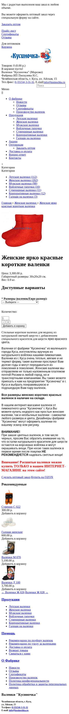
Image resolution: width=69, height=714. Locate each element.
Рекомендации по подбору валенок (31, 640)
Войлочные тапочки (21, 616)
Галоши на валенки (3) (23, 196)
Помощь (8, 633)
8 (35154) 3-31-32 (24, 82)
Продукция (10, 599)
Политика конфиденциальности (29, 680)
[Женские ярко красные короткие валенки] (22, 248)
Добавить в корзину (13, 513)
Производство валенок (23, 677)
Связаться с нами (19, 653)
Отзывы (6, 37)
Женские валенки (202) (23, 180)
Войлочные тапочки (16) (24, 186)
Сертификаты (10, 34)
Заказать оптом (10, 24)
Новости (14, 667)
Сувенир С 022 (10, 506)
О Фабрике (10, 660)
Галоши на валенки (21, 626)
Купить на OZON (42, 477)
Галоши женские (12, 532)
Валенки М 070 (11, 557)
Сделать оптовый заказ (15, 477)
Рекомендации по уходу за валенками (32, 643)
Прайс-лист (8, 30)
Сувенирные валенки (22, 619)
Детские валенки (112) (23, 176)
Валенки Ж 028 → (36, 592)
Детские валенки (19, 606)
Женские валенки (20, 609)
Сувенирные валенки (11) (25, 190)
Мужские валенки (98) (23, 183)
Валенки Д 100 (10, 582)
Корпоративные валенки (24, 622)
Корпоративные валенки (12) (27, 193)
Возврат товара (18, 650)
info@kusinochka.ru (54, 82)
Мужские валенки (20, 613)
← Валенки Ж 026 (12, 592)
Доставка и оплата (20, 647)
